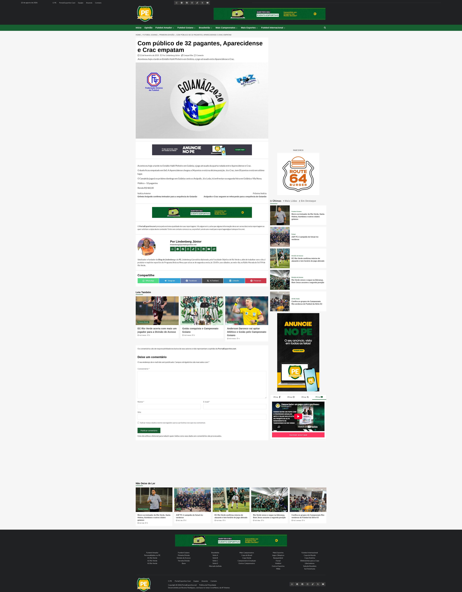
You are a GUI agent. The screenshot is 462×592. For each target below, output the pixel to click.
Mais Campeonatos (225, 27)
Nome (141, 402)
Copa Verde (246, 558)
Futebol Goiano (185, 27)
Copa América (310, 558)
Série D (215, 563)
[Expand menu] (173, 28)
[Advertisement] (231, 461)
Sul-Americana (309, 569)
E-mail (206, 402)
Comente (200, 55)
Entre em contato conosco (178, 229)
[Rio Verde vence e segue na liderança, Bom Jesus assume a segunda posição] (280, 279)
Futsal (293, 234)
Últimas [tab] (276, 201)
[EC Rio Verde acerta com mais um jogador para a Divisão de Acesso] (157, 310)
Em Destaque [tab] (308, 201)
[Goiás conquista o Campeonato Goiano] (201, 310)
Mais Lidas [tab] (290, 201)
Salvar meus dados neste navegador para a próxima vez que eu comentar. (173, 422)
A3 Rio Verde (296, 298)
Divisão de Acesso (297, 256)
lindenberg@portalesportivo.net (183, 245)
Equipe (80, 3)
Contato (98, 3)
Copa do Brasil (246, 555)
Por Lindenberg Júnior (171, 55)
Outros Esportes (278, 566)
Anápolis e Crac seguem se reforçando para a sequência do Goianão (235, 195)
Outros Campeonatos (246, 563)
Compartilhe (188, 55)
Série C (215, 561)
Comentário (144, 369)
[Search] (324, 28)
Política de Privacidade (207, 585)
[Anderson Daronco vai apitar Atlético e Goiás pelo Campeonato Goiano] (246, 310)
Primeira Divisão (143, 322)
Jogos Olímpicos (278, 555)
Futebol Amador (163, 27)
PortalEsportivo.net (189, 585)
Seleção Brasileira (309, 566)
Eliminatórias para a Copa (309, 561)
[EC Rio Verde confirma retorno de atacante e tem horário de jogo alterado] (280, 258)
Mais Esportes (248, 27)
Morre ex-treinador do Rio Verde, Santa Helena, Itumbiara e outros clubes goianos (308, 216)
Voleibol (278, 563)
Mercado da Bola (215, 566)
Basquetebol (278, 558)
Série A (215, 555)
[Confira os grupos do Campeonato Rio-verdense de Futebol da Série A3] (280, 301)
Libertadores (309, 563)
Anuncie (89, 3)
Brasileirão (204, 27)
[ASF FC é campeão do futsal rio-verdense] (280, 236)
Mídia (278, 569)
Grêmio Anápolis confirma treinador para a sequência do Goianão (167, 195)
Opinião (148, 27)
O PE (54, 3)
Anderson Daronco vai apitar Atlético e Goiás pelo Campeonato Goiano (246, 332)
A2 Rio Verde (152, 561)
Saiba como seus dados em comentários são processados (198, 436)
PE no (276, 397)
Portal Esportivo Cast (67, 3)
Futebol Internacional (272, 27)
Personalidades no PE (152, 555)
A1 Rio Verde (152, 558)
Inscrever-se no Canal (298, 435)
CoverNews (214, 588)
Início (138, 27)
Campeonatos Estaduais (247, 561)
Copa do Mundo (310, 555)
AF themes (226, 588)
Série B (215, 558)
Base (184, 563)
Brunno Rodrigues (188, 588)
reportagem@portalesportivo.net (231, 229)
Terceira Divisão (184, 561)
